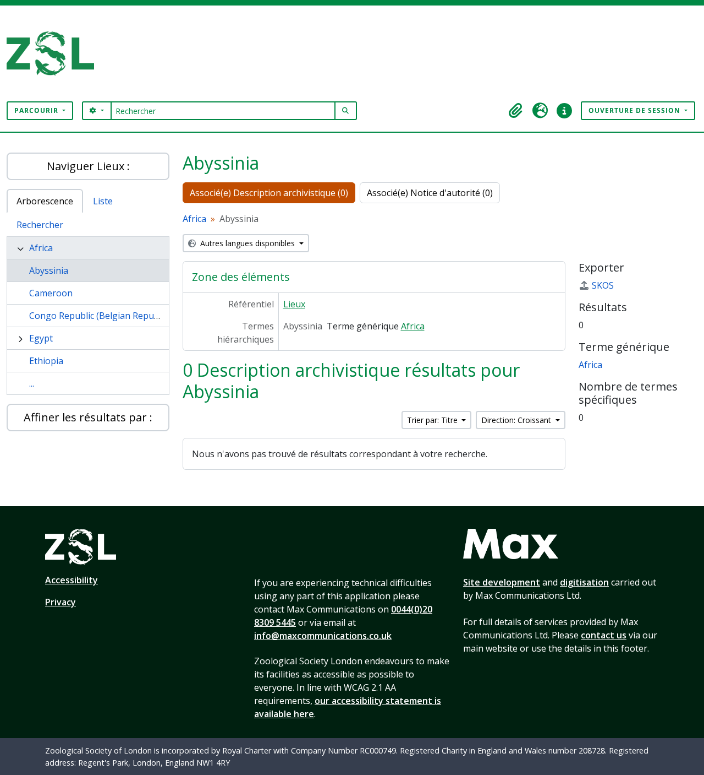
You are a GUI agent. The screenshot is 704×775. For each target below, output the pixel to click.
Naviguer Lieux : (88, 166)
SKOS (603, 285)
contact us (603, 635)
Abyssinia (48, 270)
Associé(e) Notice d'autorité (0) (430, 193)
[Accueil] (55, 53)
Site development (501, 582)
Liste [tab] (103, 201)
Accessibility (71, 580)
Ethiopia (46, 361)
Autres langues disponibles (247, 243)
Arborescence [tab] (44, 201)
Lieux (294, 304)
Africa (41, 248)
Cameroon (51, 293)
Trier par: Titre (433, 420)
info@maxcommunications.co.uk (323, 636)
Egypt (41, 338)
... (31, 383)
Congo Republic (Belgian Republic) (99, 316)
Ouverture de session (635, 110)
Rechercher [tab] (39, 225)
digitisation (584, 582)
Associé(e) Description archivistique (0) (269, 193)
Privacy (60, 602)
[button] (516, 111)
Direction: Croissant (517, 420)
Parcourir (37, 110)
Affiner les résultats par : (88, 417)
